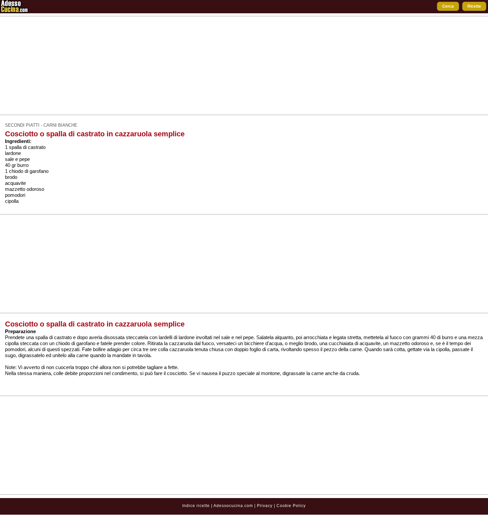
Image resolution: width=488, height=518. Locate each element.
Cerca (448, 6)
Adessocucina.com (233, 505)
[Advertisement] (244, 65)
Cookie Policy (291, 505)
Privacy (265, 505)
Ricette (474, 6)
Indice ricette (196, 505)
